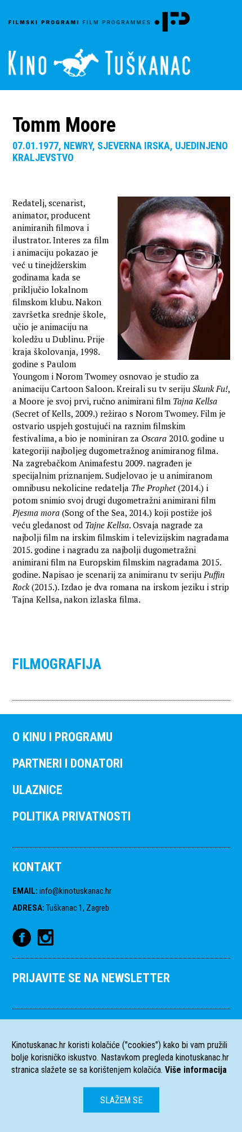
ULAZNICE (37, 790)
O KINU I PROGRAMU (62, 737)
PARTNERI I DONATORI (67, 763)
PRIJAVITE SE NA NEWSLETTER (91, 978)
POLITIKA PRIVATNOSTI (71, 816)
